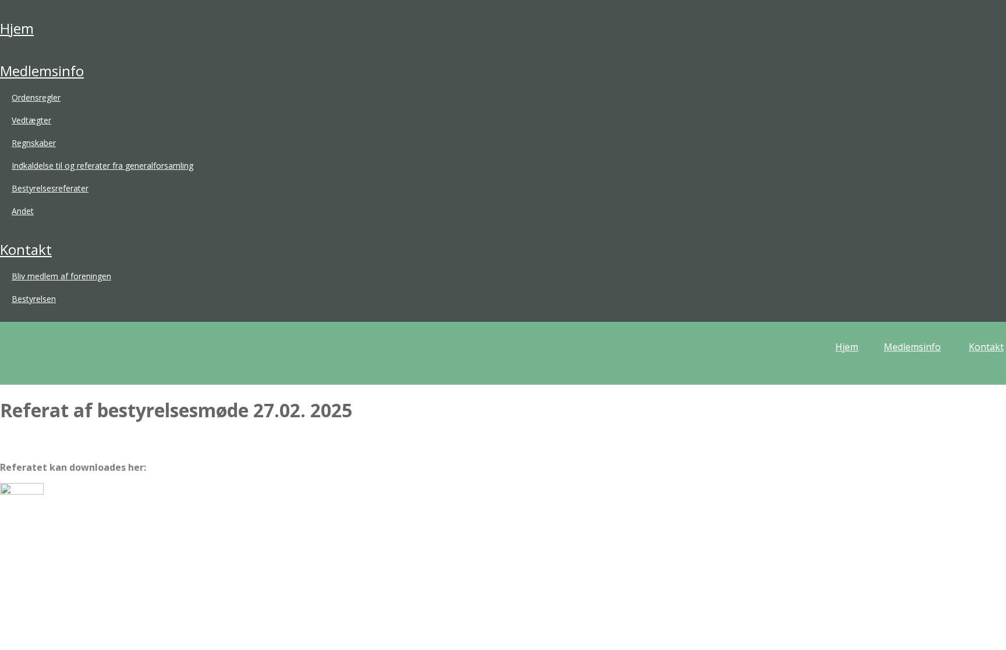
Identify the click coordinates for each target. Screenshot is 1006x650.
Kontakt (26, 249)
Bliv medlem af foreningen (61, 276)
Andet (23, 210)
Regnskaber (34, 142)
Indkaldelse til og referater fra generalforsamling (102, 165)
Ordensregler (36, 97)
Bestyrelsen (34, 298)
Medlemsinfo (42, 70)
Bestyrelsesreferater (50, 188)
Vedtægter (31, 120)
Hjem (17, 28)
